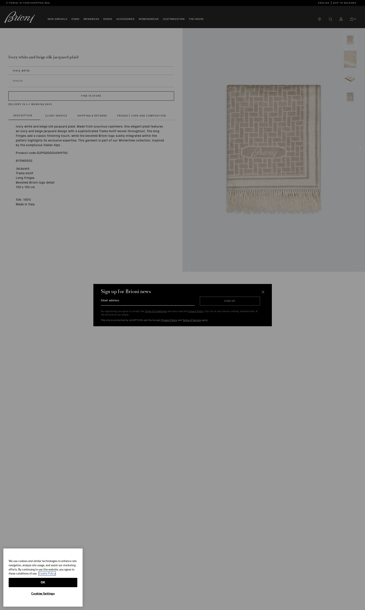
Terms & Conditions (156, 311)
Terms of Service (191, 320)
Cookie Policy (47, 573)
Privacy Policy (196, 311)
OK (43, 582)
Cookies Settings (43, 593)
